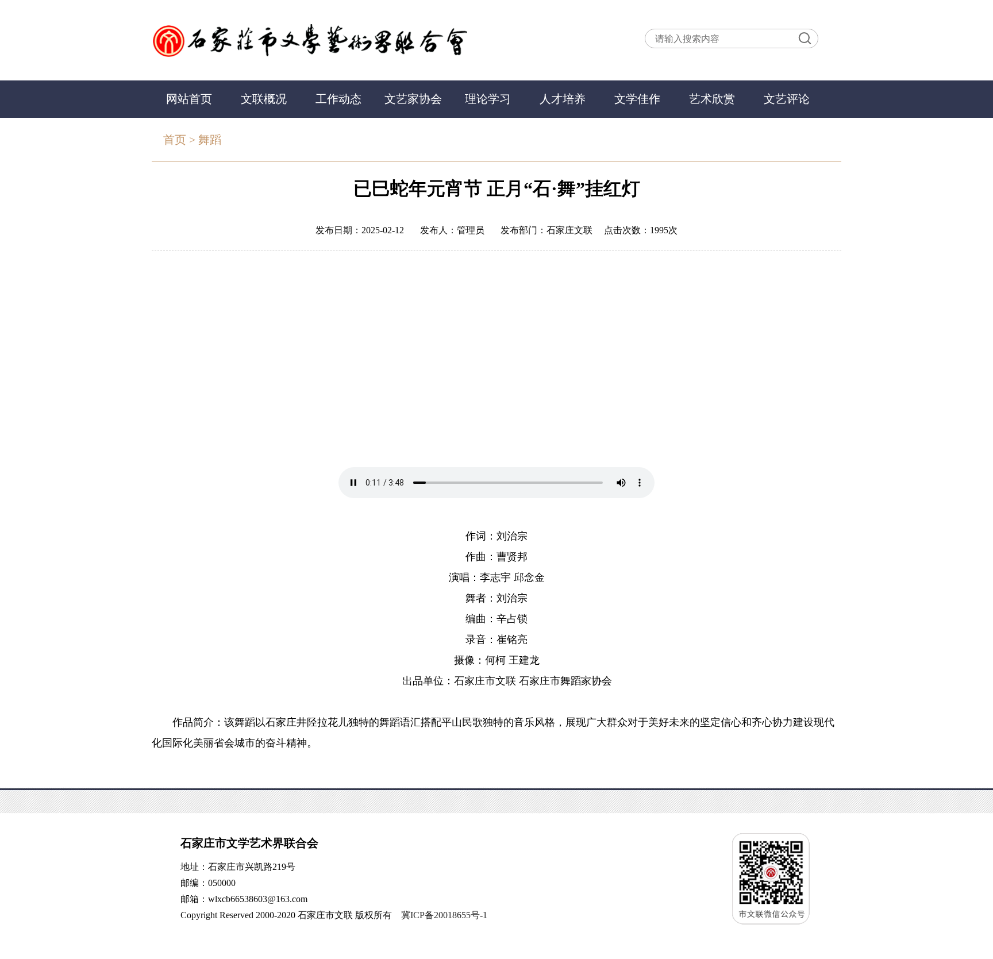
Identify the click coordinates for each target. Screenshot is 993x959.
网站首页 (189, 99)
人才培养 (563, 99)
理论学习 (488, 99)
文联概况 (264, 99)
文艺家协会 (413, 99)
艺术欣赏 (712, 99)
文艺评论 (787, 99)
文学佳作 (637, 99)
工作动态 (338, 99)
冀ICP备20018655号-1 (444, 915)
